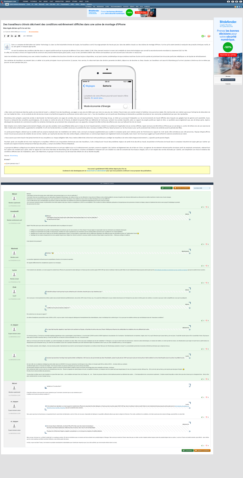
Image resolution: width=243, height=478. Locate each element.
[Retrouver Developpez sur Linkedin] (241, 7)
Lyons (14, 270)
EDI (58, 4)
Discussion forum (229, 79)
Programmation (65, 4)
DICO (141, 6)
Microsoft (41, 4)
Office (77, 4)
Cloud (28, 4)
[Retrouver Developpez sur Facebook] (239, 7)
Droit (81, 1)
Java (47, 4)
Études (74, 1)
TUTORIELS (88, 6)
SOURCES (125, 6)
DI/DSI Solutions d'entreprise (17, 4)
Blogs (45, 1)
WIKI (137, 6)
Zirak (14, 287)
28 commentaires (33, 32)
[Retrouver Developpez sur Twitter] (237, 7)
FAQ (40, 1)
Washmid (14, 248)
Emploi (67, 1)
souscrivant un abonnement (96, 171)
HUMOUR (147, 6)
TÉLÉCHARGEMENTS (116, 6)
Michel (14, 194)
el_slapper (14, 325)
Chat (51, 1)
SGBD (72, 4)
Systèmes (89, 4)
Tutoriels (33, 1)
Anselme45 (14, 211)
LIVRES (107, 6)
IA (32, 4)
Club (86, 1)
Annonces (23, 32)
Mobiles (83, 4)
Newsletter (59, 1)
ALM (36, 4)
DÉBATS (132, 6)
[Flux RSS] (235, 7)
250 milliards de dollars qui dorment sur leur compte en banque (171, 270)
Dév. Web (52, 4)
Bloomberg (14, 156)
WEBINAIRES (100, 6)
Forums (25, 1)
